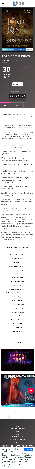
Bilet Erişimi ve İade (17, 437)
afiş (17, 426)
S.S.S (17, 434)
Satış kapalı (17, 84)
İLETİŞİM (17, 442)
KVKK (17, 431)
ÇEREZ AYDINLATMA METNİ (17, 429)
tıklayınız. (5, 467)
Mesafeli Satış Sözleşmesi (17, 439)
